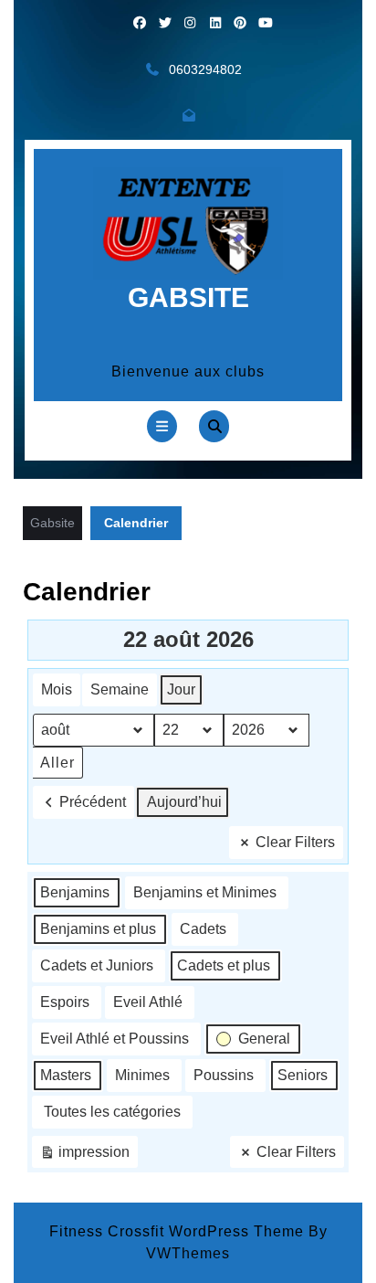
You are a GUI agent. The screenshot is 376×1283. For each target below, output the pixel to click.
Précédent (92, 802)
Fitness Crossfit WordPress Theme (176, 1231)
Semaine (119, 689)
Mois (56, 689)
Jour (181, 689)
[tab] (162, 426)
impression (84, 1156)
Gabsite (188, 297)
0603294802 (205, 69)
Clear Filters (295, 842)
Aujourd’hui (184, 802)
